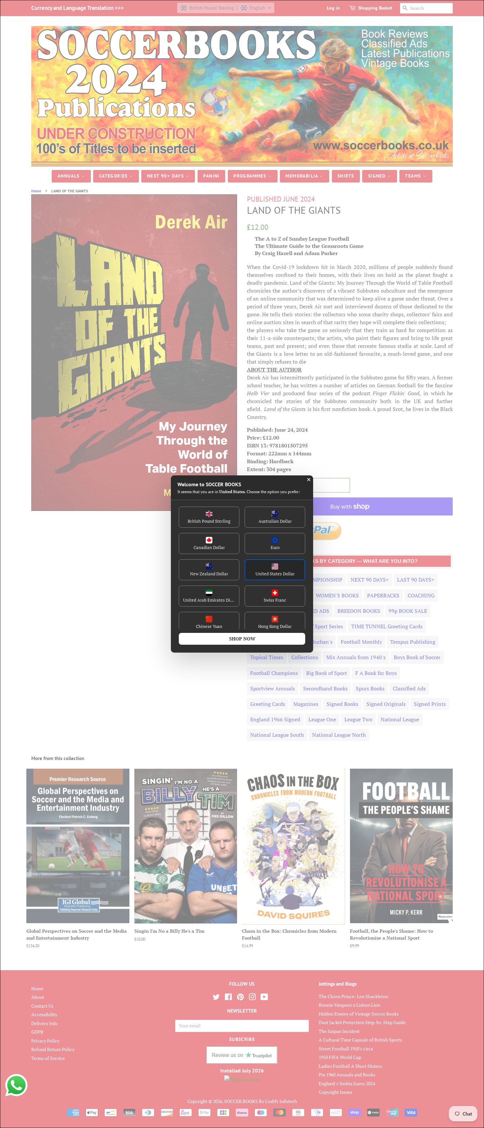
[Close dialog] (308, 479)
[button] (209, 517)
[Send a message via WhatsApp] (16, 1085)
